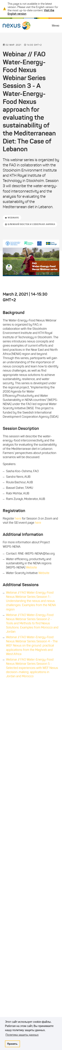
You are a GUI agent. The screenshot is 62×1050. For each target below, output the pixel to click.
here (18, 518)
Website (31, 567)
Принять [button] (12, 1043)
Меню (55, 25)
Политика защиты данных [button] (22, 1034)
